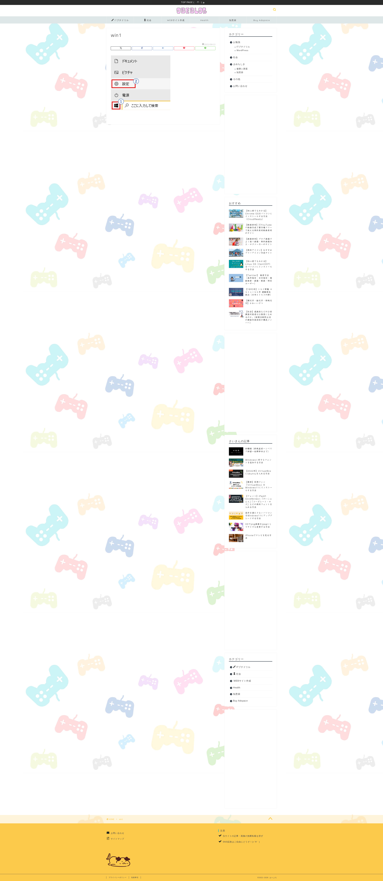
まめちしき (239, 64)
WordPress (242, 50)
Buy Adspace (261, 20)
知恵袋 (232, 20)
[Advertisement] (250, 145)
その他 (236, 79)
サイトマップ (117, 839)
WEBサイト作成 (176, 20)
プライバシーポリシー (118, 877)
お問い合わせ (240, 86)
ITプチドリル (121, 20)
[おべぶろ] (191, 13)
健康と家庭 (242, 69)
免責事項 (134, 877)
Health (204, 20)
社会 (149, 20)
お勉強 (236, 42)
